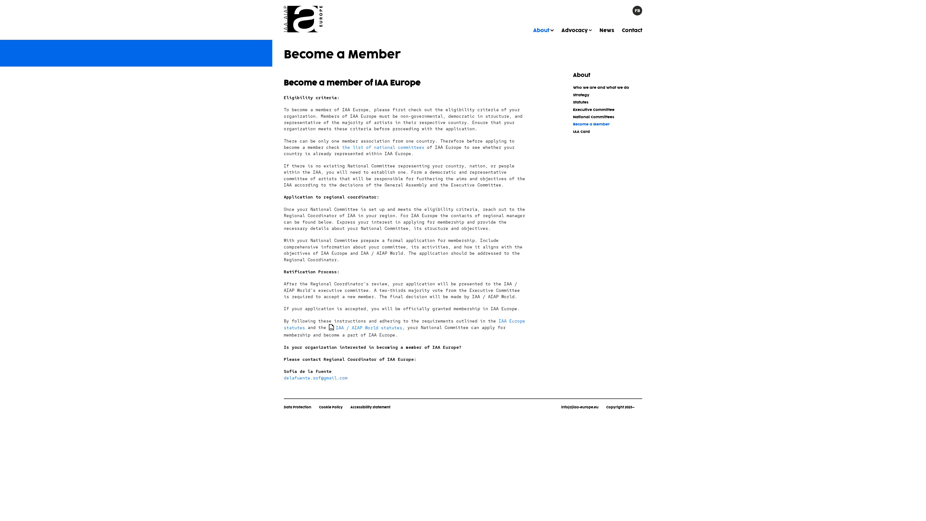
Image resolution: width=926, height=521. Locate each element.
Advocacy (574, 30)
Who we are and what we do (601, 87)
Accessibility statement (370, 407)
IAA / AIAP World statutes (369, 327)
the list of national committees (384, 147)
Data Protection (297, 407)
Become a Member (591, 124)
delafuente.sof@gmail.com (315, 378)
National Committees (593, 117)
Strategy (581, 95)
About (541, 30)
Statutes (580, 102)
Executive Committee (593, 110)
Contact (632, 30)
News (606, 30)
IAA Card (581, 132)
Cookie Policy (331, 407)
